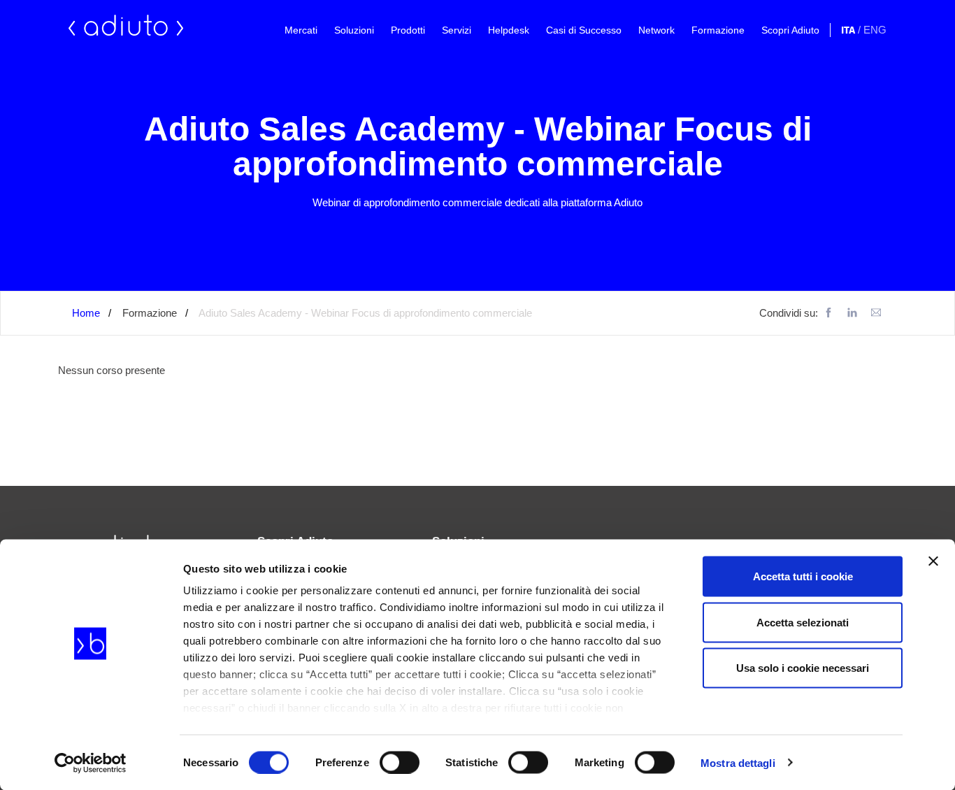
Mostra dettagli (738, 762)
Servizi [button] (456, 30)
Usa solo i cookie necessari (802, 668)
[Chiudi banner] (933, 561)
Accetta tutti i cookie (803, 576)
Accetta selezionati (802, 622)
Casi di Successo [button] (584, 30)
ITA (848, 30)
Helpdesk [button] (508, 30)
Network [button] (656, 30)
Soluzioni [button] (354, 30)
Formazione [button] (718, 30)
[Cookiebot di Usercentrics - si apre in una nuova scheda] (90, 762)
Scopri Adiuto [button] (790, 30)
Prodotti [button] (408, 30)
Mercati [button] (301, 30)
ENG (874, 30)
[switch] (399, 762)
